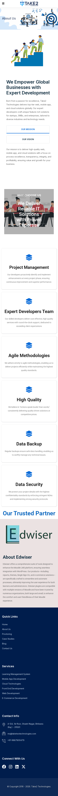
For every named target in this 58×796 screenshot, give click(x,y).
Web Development (11, 693)
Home (5, 624)
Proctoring (7, 634)
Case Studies (8, 639)
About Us (6, 629)
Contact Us (7, 648)
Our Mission (28, 129)
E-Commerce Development (14, 698)
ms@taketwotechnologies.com (22, 733)
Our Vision (28, 139)
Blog (4, 643)
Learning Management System (16, 674)
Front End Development (13, 688)
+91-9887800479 (16, 740)
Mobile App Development (14, 679)
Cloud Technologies (11, 683)
